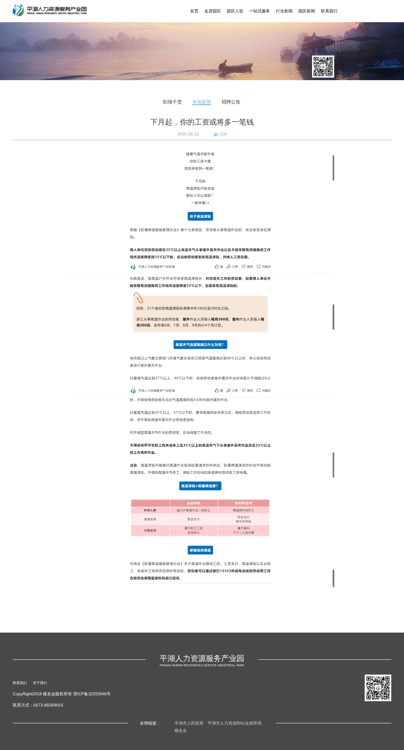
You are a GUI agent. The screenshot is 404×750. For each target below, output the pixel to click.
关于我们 (40, 683)
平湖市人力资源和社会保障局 (234, 723)
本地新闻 (201, 101)
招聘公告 (231, 101)
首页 (194, 11)
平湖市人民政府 (188, 723)
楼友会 (180, 730)
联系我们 (329, 11)
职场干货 (172, 101)
